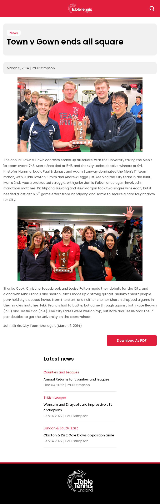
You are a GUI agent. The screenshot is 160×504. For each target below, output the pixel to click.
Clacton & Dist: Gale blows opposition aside (79, 435)
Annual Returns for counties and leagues (76, 379)
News (13, 32)
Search (152, 8)
